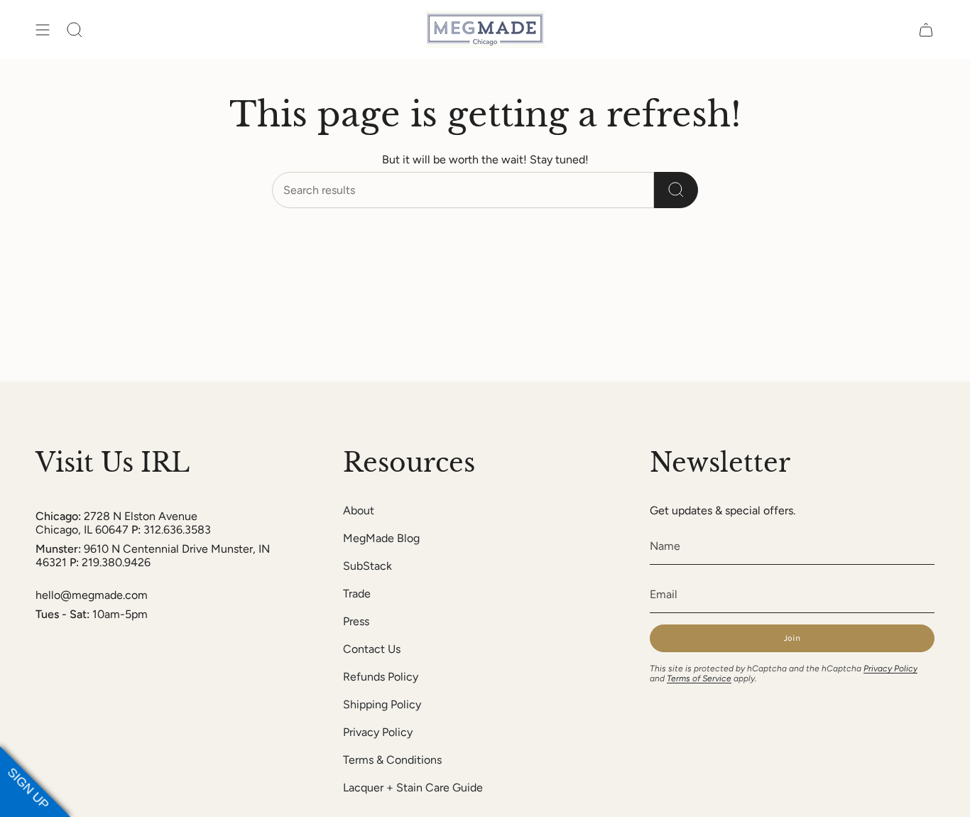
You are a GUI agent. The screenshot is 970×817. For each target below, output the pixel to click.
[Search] (676, 190)
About (358, 510)
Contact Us (371, 649)
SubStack (367, 566)
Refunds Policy (380, 676)
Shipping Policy (382, 704)
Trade (357, 593)
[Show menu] (42, 29)
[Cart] (926, 29)
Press (356, 621)
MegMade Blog (381, 538)
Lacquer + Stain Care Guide (413, 787)
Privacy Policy (378, 732)
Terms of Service (699, 678)
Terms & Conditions (392, 760)
